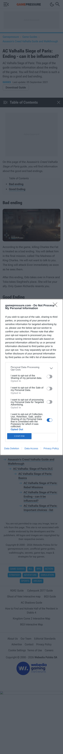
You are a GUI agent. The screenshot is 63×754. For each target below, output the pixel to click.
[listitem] (31, 368)
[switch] (49, 376)
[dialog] (31, 377)
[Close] (56, 305)
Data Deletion (11, 448)
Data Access (31, 448)
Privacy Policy (51, 448)
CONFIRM (19, 436)
